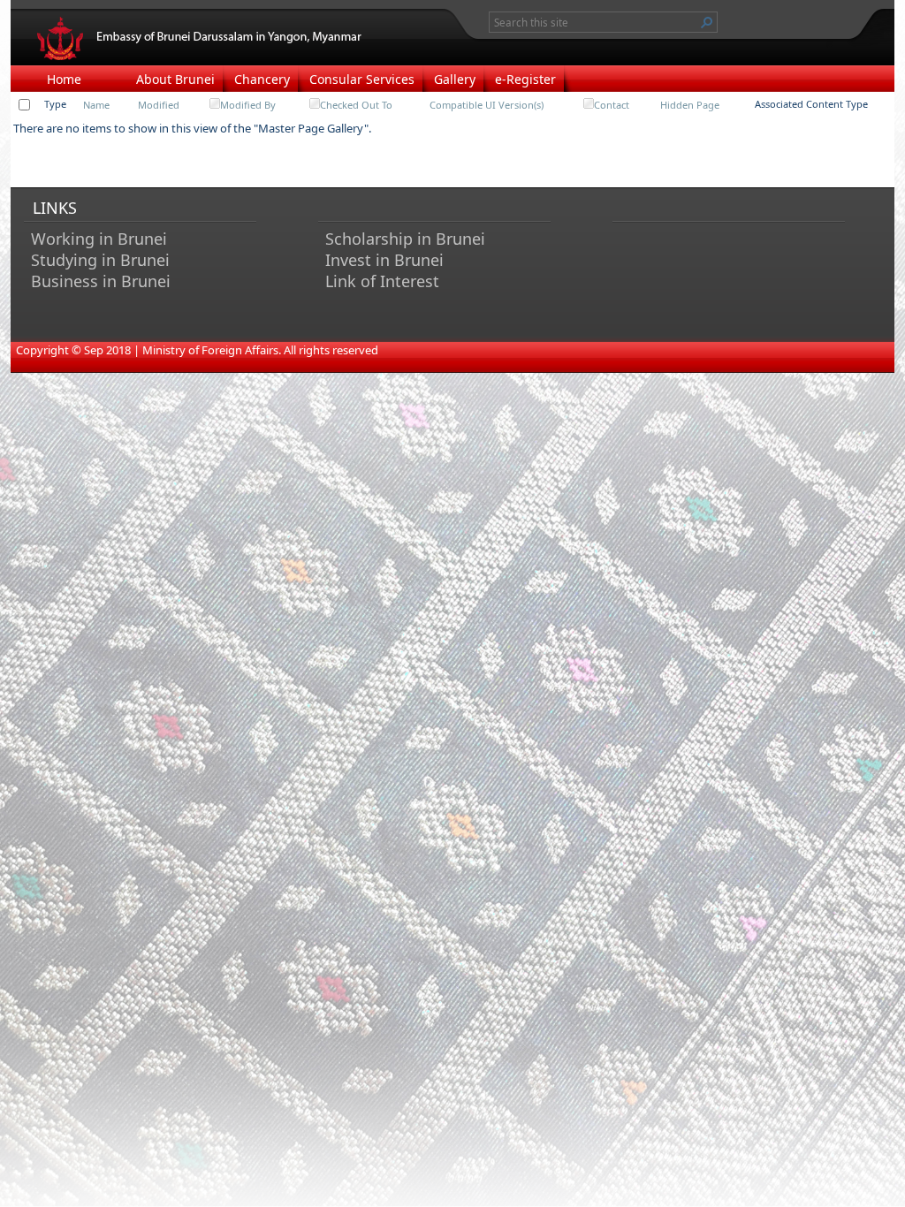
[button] (707, 22)
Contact (611, 104)
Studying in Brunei (100, 259)
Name (96, 104)
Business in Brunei (101, 281)
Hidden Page (689, 104)
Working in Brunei (99, 238)
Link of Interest (382, 281)
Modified (158, 104)
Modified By (248, 104)
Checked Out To (356, 104)
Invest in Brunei (384, 259)
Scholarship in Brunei (405, 238)
